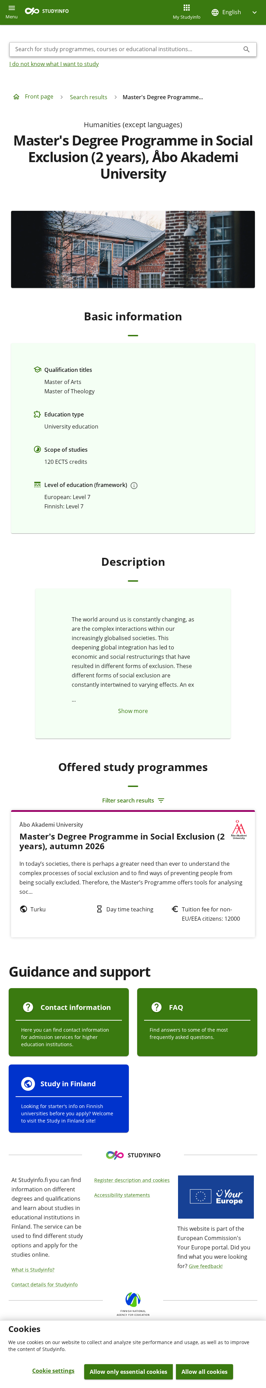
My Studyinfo (187, 17)
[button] (234, 12)
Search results (88, 97)
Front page (39, 96)
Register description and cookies (132, 1180)
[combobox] (127, 49)
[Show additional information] (134, 485)
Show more (133, 711)
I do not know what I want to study (54, 64)
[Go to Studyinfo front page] (50, 13)
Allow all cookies (204, 1372)
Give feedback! (206, 1266)
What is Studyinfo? (32, 1269)
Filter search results (128, 800)
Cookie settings (53, 1371)
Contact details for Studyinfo (44, 1284)
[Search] (247, 49)
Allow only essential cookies (128, 1372)
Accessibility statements (122, 1195)
